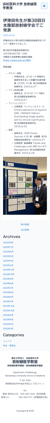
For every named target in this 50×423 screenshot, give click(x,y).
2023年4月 (8, 328)
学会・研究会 (9, 345)
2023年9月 (8, 315)
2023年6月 (8, 319)
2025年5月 (8, 256)
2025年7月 (8, 247)
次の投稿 (25, 230)
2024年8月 (8, 283)
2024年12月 (8, 270)
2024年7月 (8, 288)
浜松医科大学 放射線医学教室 (20, 6)
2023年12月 (8, 306)
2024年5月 (8, 297)
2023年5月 (8, 324)
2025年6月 (8, 251)
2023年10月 (8, 310)
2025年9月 (8, 242)
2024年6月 (8, 292)
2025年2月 (8, 265)
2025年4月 (8, 261)
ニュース (7, 341)
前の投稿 (25, 224)
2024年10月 (8, 274)
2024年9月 (8, 279)
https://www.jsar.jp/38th (17, 60)
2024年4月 (8, 301)
